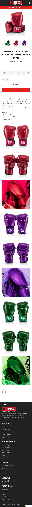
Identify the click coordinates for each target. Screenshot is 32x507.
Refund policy (5, 437)
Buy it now (15, 90)
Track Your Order (6, 429)
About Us (4, 432)
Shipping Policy (6, 447)
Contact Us (5, 427)
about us (4, 455)
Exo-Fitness (7, 504)
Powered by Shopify (15, 504)
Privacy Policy (5, 450)
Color (17, 69)
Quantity (4, 75)
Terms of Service (6, 434)
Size (2, 69)
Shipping (10, 65)
